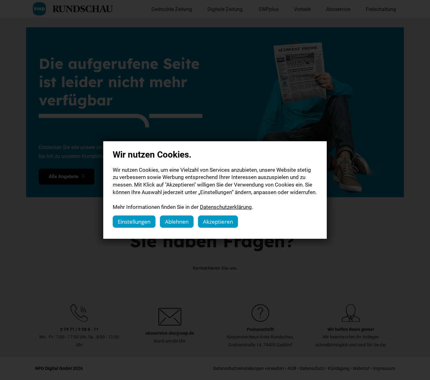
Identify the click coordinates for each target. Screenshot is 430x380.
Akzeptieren (218, 221)
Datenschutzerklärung (226, 206)
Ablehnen (177, 221)
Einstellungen (134, 221)
